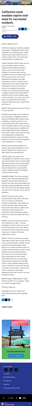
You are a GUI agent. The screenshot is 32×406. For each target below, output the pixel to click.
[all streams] (29, 404)
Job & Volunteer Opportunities (11, 388)
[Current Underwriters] (16, 334)
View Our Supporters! (16, 356)
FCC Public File (7, 380)
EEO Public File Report (9, 377)
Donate (26, 2)
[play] (3, 404)
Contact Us (6, 384)
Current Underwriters (16, 351)
